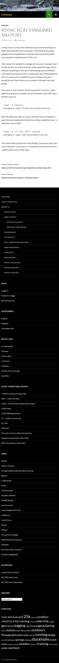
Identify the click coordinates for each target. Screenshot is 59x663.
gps (3, 625)
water (55, 644)
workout (13, 648)
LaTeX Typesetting (9, 202)
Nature (23, 630)
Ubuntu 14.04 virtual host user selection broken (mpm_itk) (26, 166)
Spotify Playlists (11, 273)
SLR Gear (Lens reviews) (11, 549)
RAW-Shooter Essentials (11, 540)
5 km (4, 617)
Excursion (33, 622)
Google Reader (7, 500)
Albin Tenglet (10, 217)
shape (51, 634)
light (28, 626)
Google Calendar (8, 495)
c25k (26, 616)
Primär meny (55, 14)
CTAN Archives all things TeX (13, 394)
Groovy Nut (6, 356)
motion (10, 630)
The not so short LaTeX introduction (16, 433)
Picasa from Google (9, 535)
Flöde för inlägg (8, 295)
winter (4, 648)
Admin (4, 461)
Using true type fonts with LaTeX (15, 438)
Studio (4, 644)
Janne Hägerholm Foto (11, 510)
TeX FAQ (5, 428)
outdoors (38, 630)
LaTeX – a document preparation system (18, 403)
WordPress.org (7, 300)
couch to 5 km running (15, 621)
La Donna (5, 361)
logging (40, 625)
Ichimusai (6, 14)
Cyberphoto (6, 480)
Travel (51, 644)
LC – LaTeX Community (11, 418)
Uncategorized (7, 328)
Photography (9, 634)
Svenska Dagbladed (9, 554)
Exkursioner (10, 232)
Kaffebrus (5, 515)
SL (6, 640)
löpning (49, 625)
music (18, 630)
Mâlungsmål (10, 257)
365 (10, 617)
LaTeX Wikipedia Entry (11, 413)
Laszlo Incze (6, 520)
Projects (5, 207)
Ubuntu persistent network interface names (19, 176)
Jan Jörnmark (7, 505)
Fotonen (5, 351)
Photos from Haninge (10, 371)
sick (3, 640)
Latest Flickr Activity (10, 572)
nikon (29, 630)
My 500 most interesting (11, 582)
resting (31, 635)
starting (28, 640)
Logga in (4, 291)
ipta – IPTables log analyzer (16, 242)
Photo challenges (12, 263)
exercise (42, 621)
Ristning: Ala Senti (15, 222)
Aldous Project (7, 466)
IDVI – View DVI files (10, 398)
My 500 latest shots (9, 577)
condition (42, 617)
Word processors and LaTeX (13, 443)
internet (10, 626)
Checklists (9, 252)
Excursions (9, 237)
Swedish (4, 323)
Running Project (11, 268)
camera (33, 617)
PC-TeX (4, 423)
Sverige (15, 644)
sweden (24, 644)
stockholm (40, 639)
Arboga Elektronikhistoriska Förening (17, 471)
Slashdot (5, 544)
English (4, 25)
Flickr (3, 485)
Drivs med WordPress (9, 660)
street (53, 639)
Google (51, 622)
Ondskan (5, 366)
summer (10, 644)
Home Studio (10, 212)
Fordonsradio (7, 346)
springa (20, 639)
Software (11, 640)
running (41, 634)
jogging (19, 625)
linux (32, 625)
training (42, 644)
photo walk (22, 635)
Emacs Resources (11, 247)
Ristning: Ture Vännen (16, 227)
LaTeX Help (6, 408)
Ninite (4, 525)
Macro (3, 631)
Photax (4, 530)
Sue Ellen (5, 376)
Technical (33, 644)
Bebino (4, 476)
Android (17, 617)
